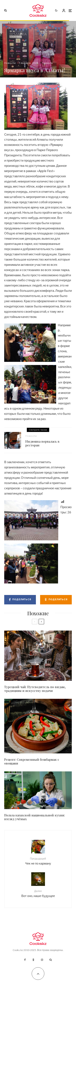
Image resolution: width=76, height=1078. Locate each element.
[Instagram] (42, 959)
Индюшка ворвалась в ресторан (42, 443)
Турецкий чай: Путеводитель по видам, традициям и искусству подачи (35, 689)
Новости (10, 62)
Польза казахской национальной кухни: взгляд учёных (34, 817)
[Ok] (33, 959)
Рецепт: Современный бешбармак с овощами (31, 761)
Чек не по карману (38, 861)
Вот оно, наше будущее (38, 893)
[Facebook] (25, 959)
